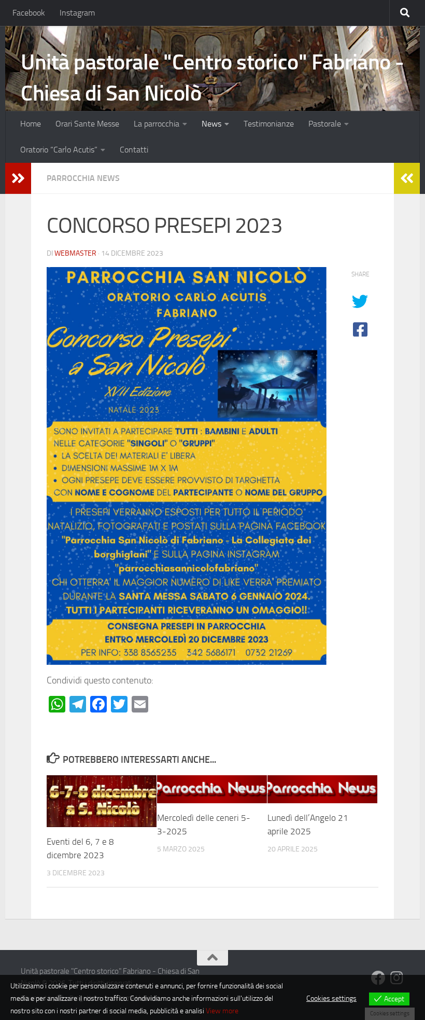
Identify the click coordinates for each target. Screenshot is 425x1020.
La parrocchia (156, 124)
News (211, 124)
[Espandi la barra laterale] (18, 178)
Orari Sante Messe (87, 124)
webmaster (75, 253)
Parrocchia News (83, 178)
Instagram (77, 13)
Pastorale (324, 124)
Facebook (28, 13)
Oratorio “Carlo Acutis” (58, 150)
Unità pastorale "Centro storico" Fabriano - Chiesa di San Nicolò (212, 77)
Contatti (134, 150)
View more (222, 1011)
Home (30, 124)
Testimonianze (269, 124)
